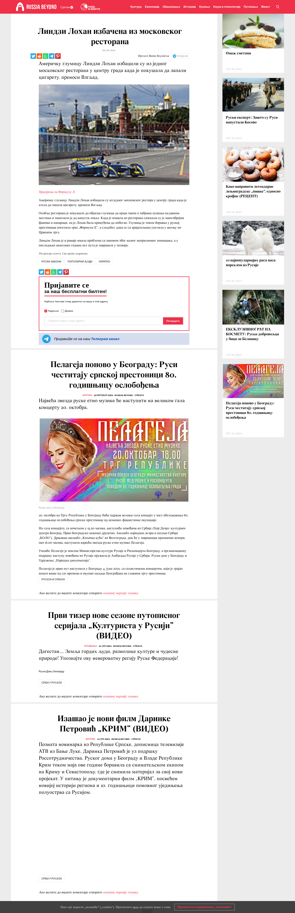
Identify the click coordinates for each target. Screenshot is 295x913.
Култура (136, 6)
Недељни (53, 310)
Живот (265, 6)
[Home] (20, 6)
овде (136, 907)
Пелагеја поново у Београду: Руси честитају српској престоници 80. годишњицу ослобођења (250, 410)
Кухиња (204, 6)
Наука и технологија (226, 6)
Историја (190, 6)
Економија (152, 6)
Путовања (251, 6)
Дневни (69, 310)
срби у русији (51, 682)
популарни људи (80, 261)
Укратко (104, 261)
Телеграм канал (105, 339)
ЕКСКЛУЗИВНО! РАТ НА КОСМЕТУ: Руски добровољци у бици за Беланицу (252, 334)
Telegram (182, 56)
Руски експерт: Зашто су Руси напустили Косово (252, 120)
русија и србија (53, 579)
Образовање (171, 6)
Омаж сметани (238, 53)
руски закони (51, 261)
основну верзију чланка (120, 593)
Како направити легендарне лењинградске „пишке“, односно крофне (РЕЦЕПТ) (253, 191)
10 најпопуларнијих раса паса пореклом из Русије (251, 263)
